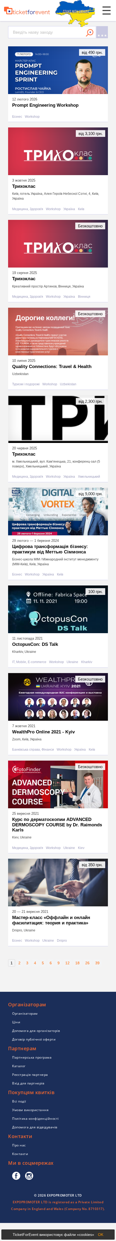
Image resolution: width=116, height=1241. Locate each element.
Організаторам (25, 1013)
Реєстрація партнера (30, 1074)
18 (77, 963)
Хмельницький (89, 477)
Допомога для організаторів (36, 1030)
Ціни (16, 1022)
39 (97, 963)
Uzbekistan (68, 384)
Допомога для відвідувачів (34, 1127)
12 (67, 963)
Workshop (32, 117)
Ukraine (72, 662)
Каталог (19, 1066)
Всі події (19, 1101)
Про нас (19, 1145)
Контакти (20, 1154)
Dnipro (62, 940)
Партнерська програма (32, 1057)
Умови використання (30, 1110)
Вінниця (84, 297)
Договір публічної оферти (34, 1039)
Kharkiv (86, 662)
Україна (69, 209)
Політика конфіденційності (35, 1118)
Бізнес (17, 117)
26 (87, 963)
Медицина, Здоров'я (27, 209)
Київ (81, 209)
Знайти (89, 33)
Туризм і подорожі (26, 384)
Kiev (81, 848)
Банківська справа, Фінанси (33, 749)
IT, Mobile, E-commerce (29, 662)
